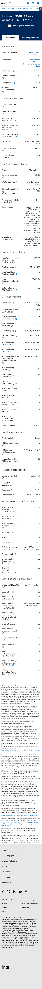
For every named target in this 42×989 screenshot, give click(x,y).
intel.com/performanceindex (14, 930)
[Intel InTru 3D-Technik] (10, 397)
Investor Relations (9, 861)
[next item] (40, 9)
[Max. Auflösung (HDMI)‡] (10, 345)
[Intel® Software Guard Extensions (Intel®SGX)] (13, 608)
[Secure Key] (13, 592)
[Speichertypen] (16, 267)
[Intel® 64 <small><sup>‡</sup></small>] (12, 537)
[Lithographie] (14, 83)
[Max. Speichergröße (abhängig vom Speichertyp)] (14, 262)
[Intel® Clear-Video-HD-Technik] (13, 404)
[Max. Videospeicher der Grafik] (12, 326)
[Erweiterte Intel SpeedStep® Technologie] (13, 563)
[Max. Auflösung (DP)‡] (8, 352)
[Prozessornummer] (3, 78)
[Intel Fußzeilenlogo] (6, 967)
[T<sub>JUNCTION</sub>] (11, 490)
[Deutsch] (33, 3)
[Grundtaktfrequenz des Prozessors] (16, 136)
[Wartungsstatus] (16, 182)
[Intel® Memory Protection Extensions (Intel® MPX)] (8, 619)
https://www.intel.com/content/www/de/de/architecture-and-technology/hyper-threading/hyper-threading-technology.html (20, 823)
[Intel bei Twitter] (9, 892)
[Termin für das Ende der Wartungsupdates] (3, 195)
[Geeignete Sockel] (3, 478)
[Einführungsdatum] (3, 177)
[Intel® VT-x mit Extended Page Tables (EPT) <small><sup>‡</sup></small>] (15, 674)
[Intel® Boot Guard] (3, 647)
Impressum (6, 883)
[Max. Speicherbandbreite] (3, 283)
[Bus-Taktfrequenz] (3, 150)
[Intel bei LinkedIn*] (14, 892)
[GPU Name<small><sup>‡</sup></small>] (13, 303)
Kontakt (5, 866)
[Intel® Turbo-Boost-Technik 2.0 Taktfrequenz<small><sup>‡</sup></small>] (15, 129)
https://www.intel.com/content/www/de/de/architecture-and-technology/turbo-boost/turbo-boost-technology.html (20, 815)
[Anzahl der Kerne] (3, 107)
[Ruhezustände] (15, 554)
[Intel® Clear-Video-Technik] (10, 411)
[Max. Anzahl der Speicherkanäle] (16, 274)
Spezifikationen (10, 37)
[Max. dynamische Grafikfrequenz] (16, 319)
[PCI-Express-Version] (3, 445)
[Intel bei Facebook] (3, 892)
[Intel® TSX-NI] (14, 532)
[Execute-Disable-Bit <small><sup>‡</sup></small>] (4, 640)
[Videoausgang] (15, 331)
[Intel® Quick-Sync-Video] (8, 390)
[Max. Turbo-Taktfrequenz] (15, 120)
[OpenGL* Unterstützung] (15, 384)
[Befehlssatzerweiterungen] (9, 549)
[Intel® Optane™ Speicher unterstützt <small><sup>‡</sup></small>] (14, 512)
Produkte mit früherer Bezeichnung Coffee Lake (31, 63)
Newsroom (6, 872)
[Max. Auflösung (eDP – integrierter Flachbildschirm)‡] (3, 363)
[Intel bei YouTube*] (20, 892)
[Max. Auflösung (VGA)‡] (9, 370)
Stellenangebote (9, 877)
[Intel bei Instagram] (26, 892)
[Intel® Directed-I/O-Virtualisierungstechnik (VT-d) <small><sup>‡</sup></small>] (13, 665)
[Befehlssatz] (13, 542)
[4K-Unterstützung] (3, 338)
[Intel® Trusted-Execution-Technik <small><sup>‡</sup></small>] (3, 633)
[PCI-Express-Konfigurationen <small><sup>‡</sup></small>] (3, 454)
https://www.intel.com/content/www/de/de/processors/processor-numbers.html (21, 751)
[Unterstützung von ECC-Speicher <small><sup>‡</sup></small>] (16, 290)
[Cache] (8, 141)
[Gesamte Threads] (3, 113)
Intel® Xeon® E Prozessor (34, 54)
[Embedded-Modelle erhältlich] (11, 202)
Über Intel (6, 850)
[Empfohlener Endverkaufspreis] (3, 92)
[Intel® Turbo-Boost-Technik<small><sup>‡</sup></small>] (10, 519)
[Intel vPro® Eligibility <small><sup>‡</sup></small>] (4, 587)
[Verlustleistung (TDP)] (8, 157)
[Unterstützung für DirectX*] (10, 377)
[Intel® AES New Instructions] (13, 599)
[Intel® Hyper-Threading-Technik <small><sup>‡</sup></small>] (3, 528)
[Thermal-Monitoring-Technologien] (15, 572)
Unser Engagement (10, 855)
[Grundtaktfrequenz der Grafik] (12, 312)
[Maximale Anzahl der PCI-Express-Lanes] (3, 463)
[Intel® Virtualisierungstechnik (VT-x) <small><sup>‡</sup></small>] (13, 656)
